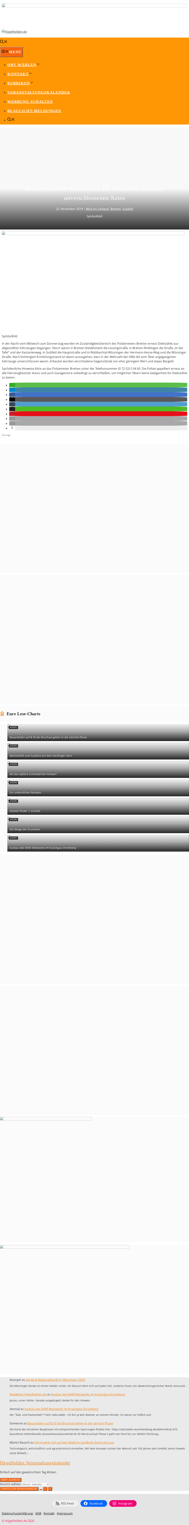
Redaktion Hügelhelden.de (28, 1394)
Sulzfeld (127, 209)
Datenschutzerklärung (17, 1513)
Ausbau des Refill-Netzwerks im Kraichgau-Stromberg (43, 848)
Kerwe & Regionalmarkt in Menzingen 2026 (55, 1380)
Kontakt (49, 1513)
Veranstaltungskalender (38, 92)
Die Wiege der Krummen (25, 829)
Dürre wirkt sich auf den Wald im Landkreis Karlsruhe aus (74, 1442)
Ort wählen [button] (21, 65)
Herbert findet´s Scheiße (25, 811)
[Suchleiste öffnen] (3, 42)
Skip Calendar (10, 1479)
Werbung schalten (30, 101)
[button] (12, 385)
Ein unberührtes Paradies (25, 792)
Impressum (65, 1513)
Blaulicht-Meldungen (34, 111)
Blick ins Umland (97, 209)
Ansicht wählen (11, 1484)
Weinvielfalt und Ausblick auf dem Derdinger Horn (41, 755)
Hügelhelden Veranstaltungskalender (35, 1462)
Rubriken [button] (18, 83)
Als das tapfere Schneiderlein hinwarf (33, 774)
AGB (38, 1513)
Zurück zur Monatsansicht (19, 1488)
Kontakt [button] (18, 74)
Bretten (115, 209)
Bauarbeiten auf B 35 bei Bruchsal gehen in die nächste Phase (48, 737)
